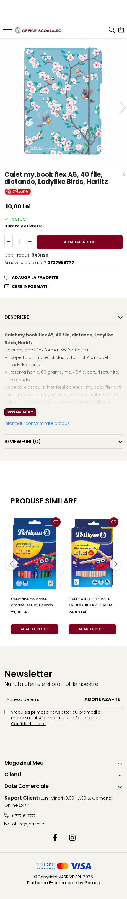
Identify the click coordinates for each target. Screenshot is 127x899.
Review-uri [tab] (22, 441)
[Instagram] (72, 838)
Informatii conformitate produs (37, 423)
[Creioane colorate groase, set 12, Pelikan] (34, 553)
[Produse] (8, 31)
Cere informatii (30, 286)
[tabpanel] (63, 101)
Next (122, 108)
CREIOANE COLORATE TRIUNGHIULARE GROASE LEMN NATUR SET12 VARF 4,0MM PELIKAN (92, 602)
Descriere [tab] (16, 317)
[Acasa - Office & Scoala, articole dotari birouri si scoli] (38, 30)
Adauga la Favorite (35, 278)
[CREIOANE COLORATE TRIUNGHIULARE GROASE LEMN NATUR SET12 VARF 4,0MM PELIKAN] (92, 553)
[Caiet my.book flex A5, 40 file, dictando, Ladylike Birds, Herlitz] (63, 101)
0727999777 (23, 816)
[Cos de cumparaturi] (121, 30)
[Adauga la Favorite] (56, 522)
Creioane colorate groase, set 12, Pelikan (32, 602)
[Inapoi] (122, 174)
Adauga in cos (80, 242)
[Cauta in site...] (112, 30)
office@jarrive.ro (28, 824)
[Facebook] (55, 838)
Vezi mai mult (20, 412)
